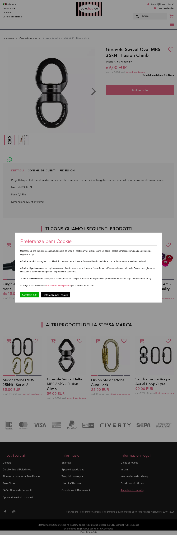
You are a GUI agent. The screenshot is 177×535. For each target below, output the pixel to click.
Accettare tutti (29, 294)
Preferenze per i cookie (55, 294)
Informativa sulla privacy (58, 285)
